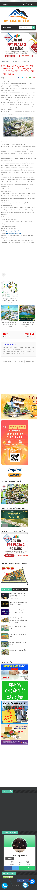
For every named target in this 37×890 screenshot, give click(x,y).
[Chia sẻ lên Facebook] (19, 77)
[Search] (33, 27)
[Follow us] (31, 4)
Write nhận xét (28, 361)
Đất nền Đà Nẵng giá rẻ (23, 885)
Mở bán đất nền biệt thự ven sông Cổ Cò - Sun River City (9, 324)
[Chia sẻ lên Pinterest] (34, 77)
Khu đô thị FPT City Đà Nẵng (17, 650)
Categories (8, 27)
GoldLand (9, 858)
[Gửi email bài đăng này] (30, 77)
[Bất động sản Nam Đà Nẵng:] (9, 297)
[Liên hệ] (4, 887)
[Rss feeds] (34, 4)
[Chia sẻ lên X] (22, 77)
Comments (16, 589)
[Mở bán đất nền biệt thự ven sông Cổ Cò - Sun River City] (9, 320)
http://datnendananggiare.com (13, 233)
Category (24, 589)
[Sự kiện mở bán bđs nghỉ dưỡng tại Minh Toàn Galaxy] (27, 320)
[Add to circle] (29, 4)
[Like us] (23, 4)
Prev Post (7, 336)
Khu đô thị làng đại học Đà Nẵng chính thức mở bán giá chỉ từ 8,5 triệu (18, 620)
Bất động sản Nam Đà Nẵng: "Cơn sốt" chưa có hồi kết (9, 300)
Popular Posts (6, 589)
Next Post (30, 336)
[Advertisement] (18, 258)
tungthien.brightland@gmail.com (12, 231)
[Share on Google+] (26, 77)
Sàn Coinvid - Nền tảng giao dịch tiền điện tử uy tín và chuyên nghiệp (17, 596)
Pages (6, 4)
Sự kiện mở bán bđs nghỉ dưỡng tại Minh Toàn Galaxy (27, 324)
